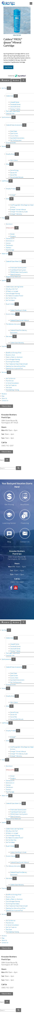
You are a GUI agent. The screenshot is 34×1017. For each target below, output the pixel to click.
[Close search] (7, 460)
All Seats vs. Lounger (12, 291)
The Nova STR (10, 238)
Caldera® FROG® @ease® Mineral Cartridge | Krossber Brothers (8, 3)
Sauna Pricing (14, 170)
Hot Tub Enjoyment (15, 140)
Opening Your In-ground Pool (14, 368)
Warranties (9, 336)
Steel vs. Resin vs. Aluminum (14, 357)
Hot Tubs (4, 88)
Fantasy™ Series (15, 109)
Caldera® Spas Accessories (14, 125)
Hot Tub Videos (10, 300)
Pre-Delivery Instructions (13, 324)
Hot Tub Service (10, 378)
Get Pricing (8, 67)
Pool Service (9, 381)
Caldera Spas (10, 96)
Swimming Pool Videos (12, 362)
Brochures (24, 504)
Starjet (12, 234)
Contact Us (5, 400)
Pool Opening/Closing (12, 390)
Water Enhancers (15, 274)
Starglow (13, 236)
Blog (3, 396)
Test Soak (9, 387)
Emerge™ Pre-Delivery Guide (18, 212)
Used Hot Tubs (10, 113)
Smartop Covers (11, 143)
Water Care (5, 254)
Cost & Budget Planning (13, 293)
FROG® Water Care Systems (18, 272)
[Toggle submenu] (9, 88)
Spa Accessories (6, 117)
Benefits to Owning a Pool (13, 353)
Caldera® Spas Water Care (14, 261)
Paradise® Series (15, 104)
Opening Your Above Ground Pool (15, 366)
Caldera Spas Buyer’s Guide (18, 310)
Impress (8, 243)
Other (7, 164)
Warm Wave (14, 160)
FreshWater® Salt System (18, 270)
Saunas (4, 146)
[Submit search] (18, 468)
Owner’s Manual (10, 314)
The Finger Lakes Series (13, 111)
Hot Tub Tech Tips (11, 298)
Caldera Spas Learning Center (14, 287)
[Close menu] (23, 80)
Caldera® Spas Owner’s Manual (19, 320)
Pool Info (4, 346)
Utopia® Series (14, 102)
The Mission (9, 245)
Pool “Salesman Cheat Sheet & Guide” (17, 364)
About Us (4, 398)
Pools (3, 218)
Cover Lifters (14, 136)
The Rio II (8, 248)
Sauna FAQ (13, 175)
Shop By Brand (10, 154)
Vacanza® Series (15, 107)
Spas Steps (13, 131)
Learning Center (9, 523)
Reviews (4, 394)
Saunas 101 (13, 173)
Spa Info (4, 280)
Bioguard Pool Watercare (13, 277)
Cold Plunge (5, 181)
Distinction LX (10, 241)
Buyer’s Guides (10, 304)
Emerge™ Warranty (16, 214)
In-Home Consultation (12, 383)
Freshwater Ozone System (18, 268)
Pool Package (10, 250)
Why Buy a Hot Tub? (12, 289)
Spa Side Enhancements (17, 138)
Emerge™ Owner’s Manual (18, 209)
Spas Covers (14, 133)
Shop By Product (11, 189)
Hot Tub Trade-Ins (11, 385)
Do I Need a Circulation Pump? (14, 296)
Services (4, 372)
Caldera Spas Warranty (17, 343)
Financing (25, 523)
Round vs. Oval (10, 355)
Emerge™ (13, 195)
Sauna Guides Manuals (16, 177)
